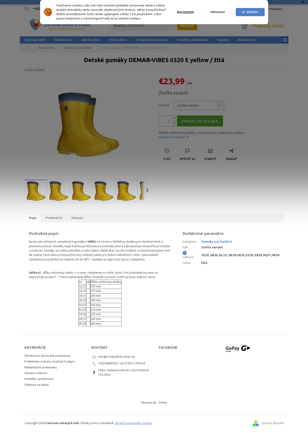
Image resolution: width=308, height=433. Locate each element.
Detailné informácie (172, 137)
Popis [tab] (33, 218)
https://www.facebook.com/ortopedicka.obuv (123, 372)
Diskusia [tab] (77, 218)
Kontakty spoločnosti (39, 379)
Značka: (34, 70)
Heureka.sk (148, 402)
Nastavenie (185, 12)
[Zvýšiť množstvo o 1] (175, 118)
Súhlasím (252, 12)
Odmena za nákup (36, 385)
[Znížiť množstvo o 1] (175, 123)
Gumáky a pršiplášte (216, 241)
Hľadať (187, 26)
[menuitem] (35, 40)
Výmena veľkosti (35, 373)
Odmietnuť (217, 12)
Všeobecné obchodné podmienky (47, 356)
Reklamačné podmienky (40, 367)
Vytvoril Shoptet (273, 423)
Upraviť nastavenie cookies (133, 423)
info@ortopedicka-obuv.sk (116, 356)
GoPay (162, 402)
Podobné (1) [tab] (54, 218)
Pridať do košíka (200, 120)
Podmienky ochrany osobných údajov (49, 361)
